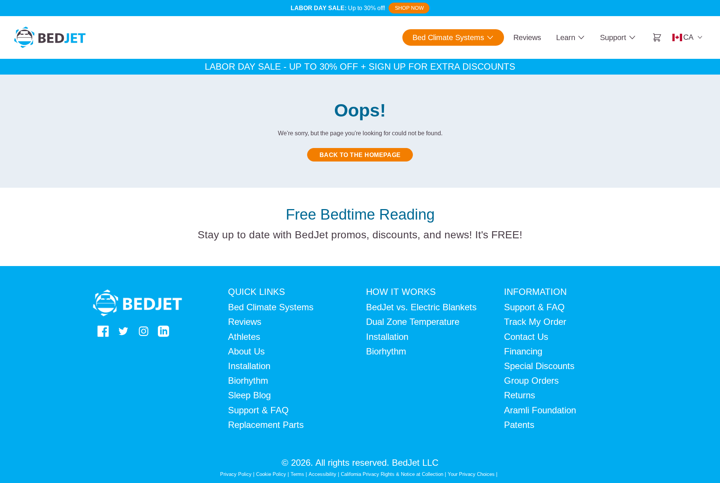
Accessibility (322, 474)
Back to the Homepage (360, 155)
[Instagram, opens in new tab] (143, 331)
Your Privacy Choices (471, 474)
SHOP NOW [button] (409, 8)
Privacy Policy (236, 474)
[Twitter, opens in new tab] (123, 331)
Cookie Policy (271, 474)
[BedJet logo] (50, 37)
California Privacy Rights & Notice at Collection (393, 474)
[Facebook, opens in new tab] (103, 331)
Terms (297, 474)
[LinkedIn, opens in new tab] (163, 331)
